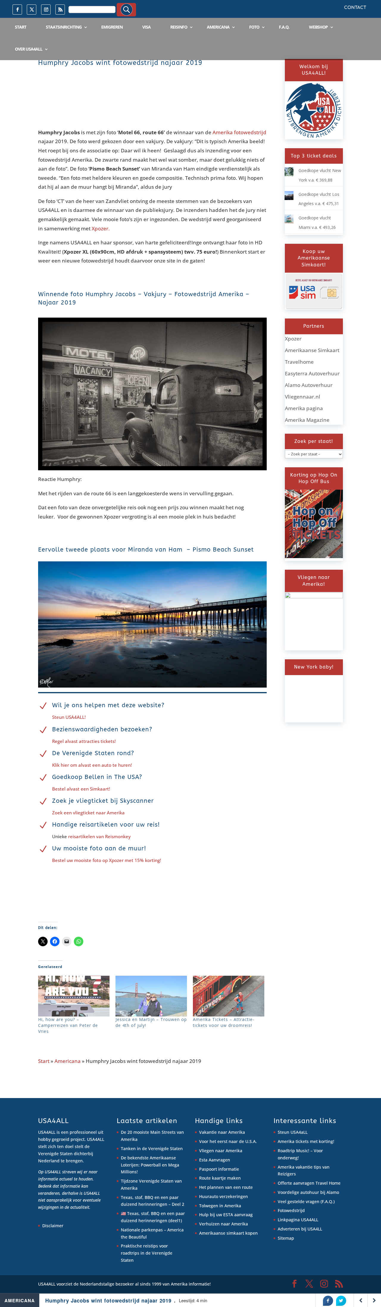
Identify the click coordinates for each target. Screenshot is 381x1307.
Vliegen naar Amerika (220, 1150)
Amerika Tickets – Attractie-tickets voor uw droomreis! (223, 1022)
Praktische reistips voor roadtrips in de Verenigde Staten (146, 1253)
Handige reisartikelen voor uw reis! (106, 824)
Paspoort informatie (219, 1169)
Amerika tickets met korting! (306, 1141)
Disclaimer (52, 1225)
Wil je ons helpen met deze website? (108, 705)
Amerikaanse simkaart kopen (228, 1233)
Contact (355, 7)
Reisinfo (178, 27)
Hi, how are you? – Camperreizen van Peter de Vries (68, 1025)
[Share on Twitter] (341, 1301)
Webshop (318, 27)
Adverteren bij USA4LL (300, 1229)
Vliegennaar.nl (302, 396)
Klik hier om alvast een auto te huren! (92, 765)
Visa (146, 27)
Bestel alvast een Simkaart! (81, 789)
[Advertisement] (146, 103)
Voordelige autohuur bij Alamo (308, 1192)
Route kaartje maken (220, 1178)
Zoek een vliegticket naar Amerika (88, 813)
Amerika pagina (304, 408)
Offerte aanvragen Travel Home (309, 1183)
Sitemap (286, 1238)
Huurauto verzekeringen (223, 1196)
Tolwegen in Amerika (220, 1205)
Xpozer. (101, 228)
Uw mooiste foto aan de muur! (99, 848)
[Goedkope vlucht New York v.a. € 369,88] (289, 174)
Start (20, 27)
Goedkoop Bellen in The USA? (97, 777)
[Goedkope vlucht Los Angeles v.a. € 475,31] (289, 198)
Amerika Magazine (307, 419)
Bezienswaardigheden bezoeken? (102, 729)
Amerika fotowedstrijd (239, 132)
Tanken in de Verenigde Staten (152, 1148)
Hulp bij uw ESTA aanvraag (226, 1214)
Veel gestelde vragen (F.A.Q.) (306, 1201)
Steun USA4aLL (292, 1132)
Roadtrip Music (293, 1150)
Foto (254, 27)
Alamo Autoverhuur (308, 385)
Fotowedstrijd (291, 1210)
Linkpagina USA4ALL (298, 1219)
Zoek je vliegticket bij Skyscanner (103, 800)
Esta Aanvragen (214, 1160)
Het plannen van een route (226, 1187)
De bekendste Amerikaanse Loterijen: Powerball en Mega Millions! (150, 1165)
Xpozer (293, 338)
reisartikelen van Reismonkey (99, 836)
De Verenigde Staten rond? (93, 753)
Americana (218, 27)
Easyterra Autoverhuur (312, 373)
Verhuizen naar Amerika (223, 1224)
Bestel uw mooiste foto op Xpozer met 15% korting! (106, 860)
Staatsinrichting (64, 27)
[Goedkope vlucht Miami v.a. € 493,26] (289, 222)
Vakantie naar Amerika (222, 1132)
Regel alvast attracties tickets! (84, 741)
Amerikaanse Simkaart (312, 350)
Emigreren (112, 27)
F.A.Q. (284, 27)
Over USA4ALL (28, 49)
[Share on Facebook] (328, 1301)
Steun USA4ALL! (69, 717)
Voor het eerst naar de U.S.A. (228, 1141)
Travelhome (299, 361)
